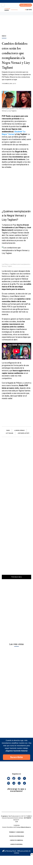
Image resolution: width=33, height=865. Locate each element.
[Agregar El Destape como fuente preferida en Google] (16, 87)
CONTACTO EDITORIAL (16, 844)
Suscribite (16, 757)
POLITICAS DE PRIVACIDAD (16, 836)
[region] (16, 28)
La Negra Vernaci (19, 430)
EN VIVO (29, 9)
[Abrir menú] (3, 5)
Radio (8, 430)
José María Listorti (23, 433)
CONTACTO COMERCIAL (16, 840)
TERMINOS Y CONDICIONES (16, 832)
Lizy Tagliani (9, 433)
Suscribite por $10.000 (25, 5)
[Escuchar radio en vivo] (2, 9)
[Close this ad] (31, 854)
